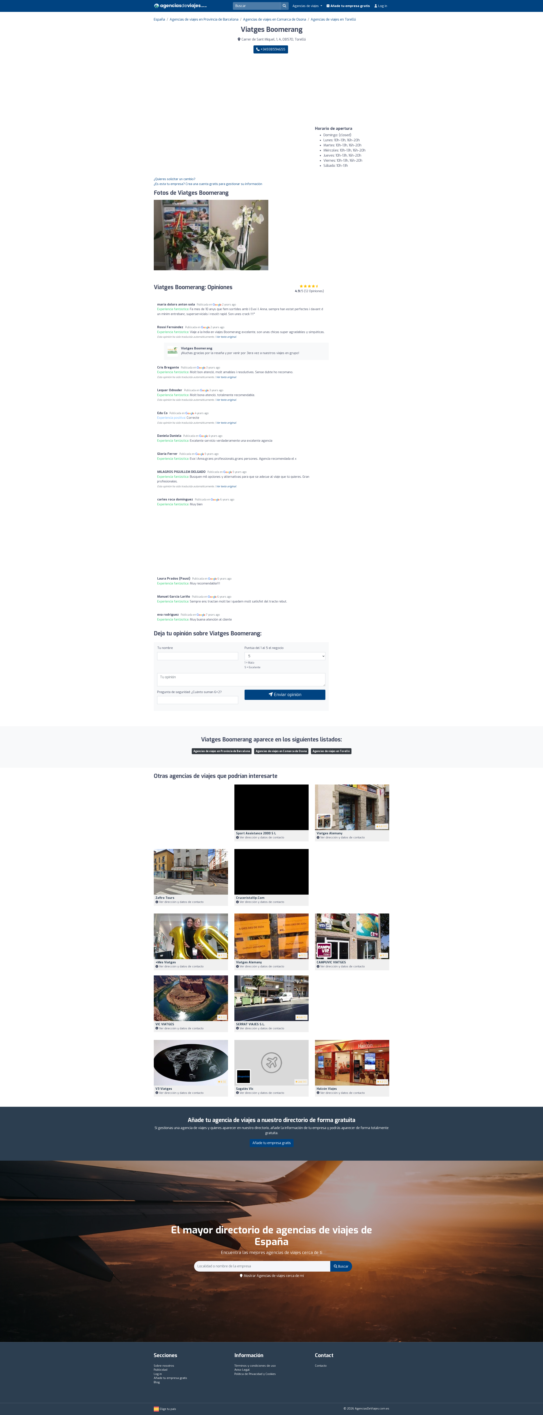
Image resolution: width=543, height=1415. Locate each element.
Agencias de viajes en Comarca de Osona (274, 19)
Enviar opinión (287, 695)
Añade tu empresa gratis (350, 6)
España (159, 19)
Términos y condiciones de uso (255, 1365)
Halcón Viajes (327, 1089)
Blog (157, 1382)
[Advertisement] (332, 90)
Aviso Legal (242, 1370)
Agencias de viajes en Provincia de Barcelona (204, 19)
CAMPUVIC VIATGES (331, 962)
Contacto (321, 1365)
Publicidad (160, 1370)
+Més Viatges (165, 962)
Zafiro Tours (164, 898)
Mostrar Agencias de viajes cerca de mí (273, 1276)
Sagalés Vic (244, 1089)
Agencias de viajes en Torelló (333, 19)
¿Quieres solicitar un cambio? (174, 179)
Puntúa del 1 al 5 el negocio (264, 648)
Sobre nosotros (164, 1365)
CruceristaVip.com (250, 898)
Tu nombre (165, 648)
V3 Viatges (163, 1089)
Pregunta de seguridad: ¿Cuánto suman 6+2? (189, 692)
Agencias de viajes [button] (306, 6)
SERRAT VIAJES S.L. (250, 1024)
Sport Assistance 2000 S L (256, 833)
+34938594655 (272, 49)
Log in (382, 6)
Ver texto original (226, 337)
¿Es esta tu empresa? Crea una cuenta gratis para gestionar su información (208, 184)
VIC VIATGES (164, 1024)
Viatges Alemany (329, 833)
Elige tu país (167, 1409)
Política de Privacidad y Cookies (255, 1374)
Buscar (342, 1266)
